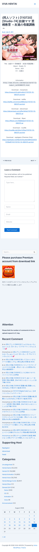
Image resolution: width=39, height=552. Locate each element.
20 (19, 525)
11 (9, 522)
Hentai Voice (6, 478)
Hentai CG (5, 471)
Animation (7, 496)
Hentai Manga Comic (9, 481)
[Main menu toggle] (35, 4)
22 (29, 525)
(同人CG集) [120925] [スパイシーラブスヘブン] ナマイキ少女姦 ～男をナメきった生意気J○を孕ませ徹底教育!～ (19, 367)
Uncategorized (7, 465)
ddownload (6, 451)
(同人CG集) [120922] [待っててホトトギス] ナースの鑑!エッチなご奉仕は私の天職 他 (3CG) (19, 425)
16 (34, 522)
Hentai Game (6, 468)
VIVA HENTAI (9, 3)
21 (24, 525)
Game (6, 490)
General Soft (6, 487)
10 (5, 522)
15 (29, 522)
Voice (6, 500)
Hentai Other (6, 484)
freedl (4, 454)
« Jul (3, 537)
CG (5, 493)
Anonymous (6, 436)
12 (14, 522)
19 (14, 525)
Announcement (7, 503)
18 (9, 525)
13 (19, 522)
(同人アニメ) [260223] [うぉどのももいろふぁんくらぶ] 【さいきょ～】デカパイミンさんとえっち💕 (19, 346)
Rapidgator (6, 448)
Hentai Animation (8, 474)
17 (5, 525)
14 (24, 522)
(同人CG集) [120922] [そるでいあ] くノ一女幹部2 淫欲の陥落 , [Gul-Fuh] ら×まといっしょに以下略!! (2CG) (19, 380)
